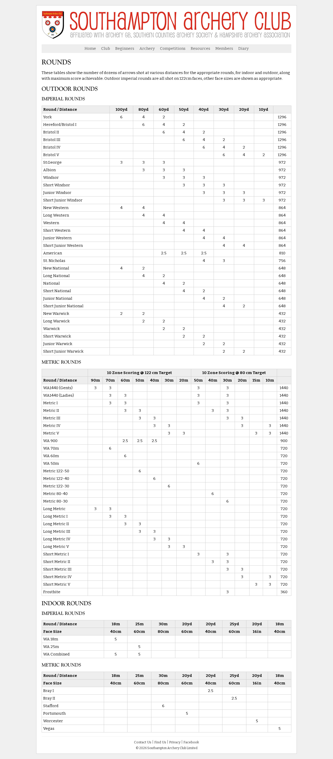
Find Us (160, 742)
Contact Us (142, 742)
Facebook (191, 742)
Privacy (175, 742)
